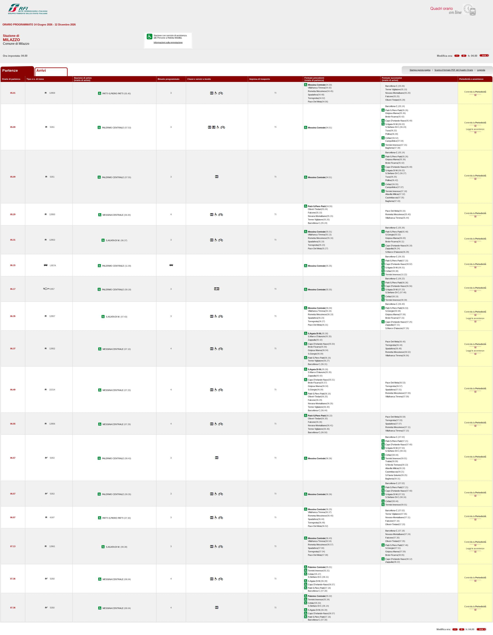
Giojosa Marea (392, 113)
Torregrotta (313, 98)
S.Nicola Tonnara (393, 465)
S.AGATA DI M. (113, 240)
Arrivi (41, 70)
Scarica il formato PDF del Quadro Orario (453, 70)
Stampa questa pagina (420, 70)
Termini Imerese (392, 145)
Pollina (388, 134)
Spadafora (313, 94)
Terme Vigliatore (392, 89)
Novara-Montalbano (394, 93)
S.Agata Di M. (391, 124)
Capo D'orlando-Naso (395, 121)
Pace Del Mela (314, 101)
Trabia (388, 461)
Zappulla (389, 248)
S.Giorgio (389, 234)
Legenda (481, 70)
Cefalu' (388, 138)
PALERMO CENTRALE (113, 127)
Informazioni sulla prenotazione (168, 42)
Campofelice (391, 141)
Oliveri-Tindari (391, 100)
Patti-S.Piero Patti (393, 110)
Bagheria (389, 148)
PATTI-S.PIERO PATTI (113, 93)
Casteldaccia (391, 197)
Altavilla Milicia (391, 194)
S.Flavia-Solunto (393, 475)
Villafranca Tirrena (316, 88)
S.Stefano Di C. (392, 127)
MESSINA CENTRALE (113, 215)
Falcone (389, 96)
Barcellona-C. (391, 86)
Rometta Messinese (317, 91)
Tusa (387, 130)
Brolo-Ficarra (391, 116)
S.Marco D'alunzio (393, 252)
